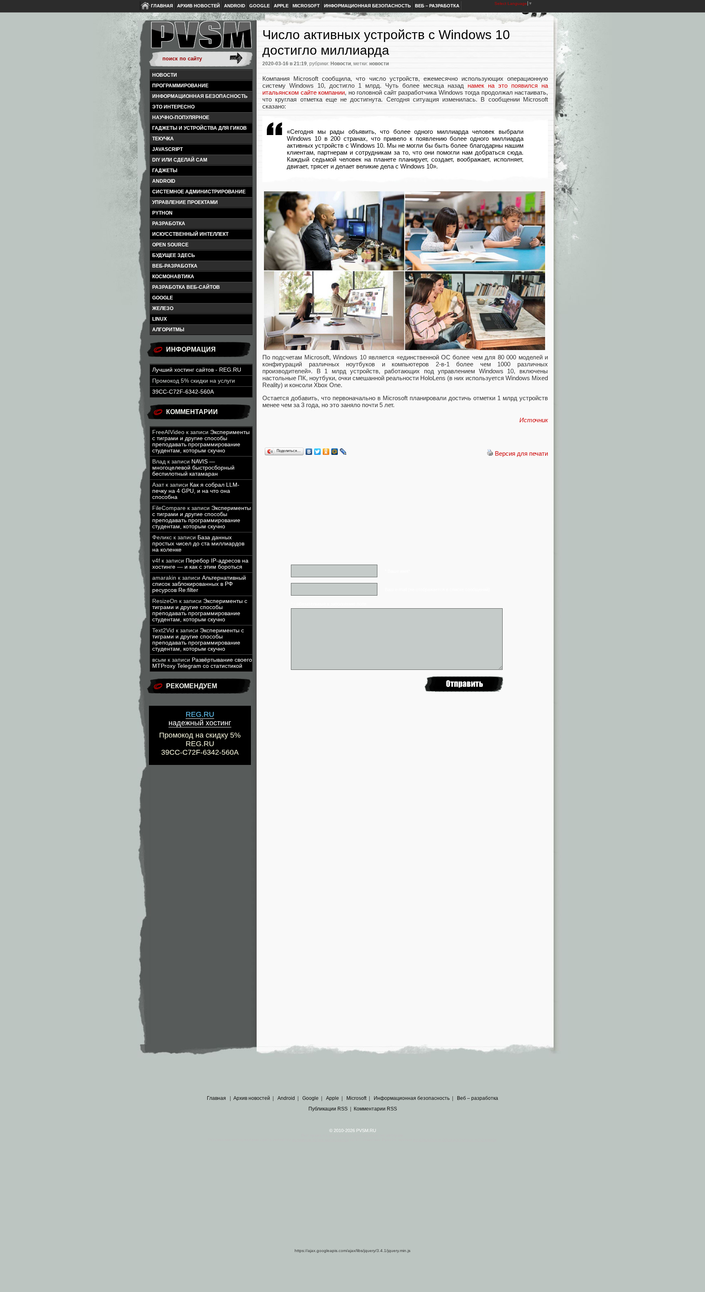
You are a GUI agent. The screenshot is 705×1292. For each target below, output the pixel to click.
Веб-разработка (174, 266)
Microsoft (306, 5)
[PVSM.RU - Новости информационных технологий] (201, 38)
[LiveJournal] (343, 451)
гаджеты (164, 170)
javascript (167, 149)
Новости (164, 75)
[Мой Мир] (334, 451)
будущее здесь (173, 255)
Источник (533, 420)
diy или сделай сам (179, 160)
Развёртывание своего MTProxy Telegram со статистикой (202, 663)
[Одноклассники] (326, 451)
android (163, 181)
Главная (162, 5)
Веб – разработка (437, 5)
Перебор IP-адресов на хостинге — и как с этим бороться (200, 564)
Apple (281, 5)
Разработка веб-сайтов (186, 287)
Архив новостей (198, 5)
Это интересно (173, 107)
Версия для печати (521, 453)
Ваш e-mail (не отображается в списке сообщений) (437, 589)
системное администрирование (199, 192)
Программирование (180, 86)
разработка (168, 223)
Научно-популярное (180, 117)
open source (170, 245)
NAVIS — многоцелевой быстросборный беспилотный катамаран (193, 468)
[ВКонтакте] (309, 451)
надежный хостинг (199, 718)
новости (379, 63)
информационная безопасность (200, 96)
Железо (162, 308)
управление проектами (185, 202)
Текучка (163, 139)
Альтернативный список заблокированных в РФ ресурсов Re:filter (199, 584)
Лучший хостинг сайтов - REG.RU (196, 370)
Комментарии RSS (375, 1109)
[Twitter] (317, 451)
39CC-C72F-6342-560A (183, 392)
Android (234, 5)
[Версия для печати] (490, 453)
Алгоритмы (168, 329)
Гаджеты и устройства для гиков (199, 128)
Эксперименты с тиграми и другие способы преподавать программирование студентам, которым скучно (201, 441)
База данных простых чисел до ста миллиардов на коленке (198, 543)
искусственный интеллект (190, 234)
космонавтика (173, 276)
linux (159, 319)
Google (259, 5)
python (162, 213)
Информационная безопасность (367, 5)
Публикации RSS (328, 1109)
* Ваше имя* (397, 571)
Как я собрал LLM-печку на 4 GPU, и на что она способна (195, 491)
